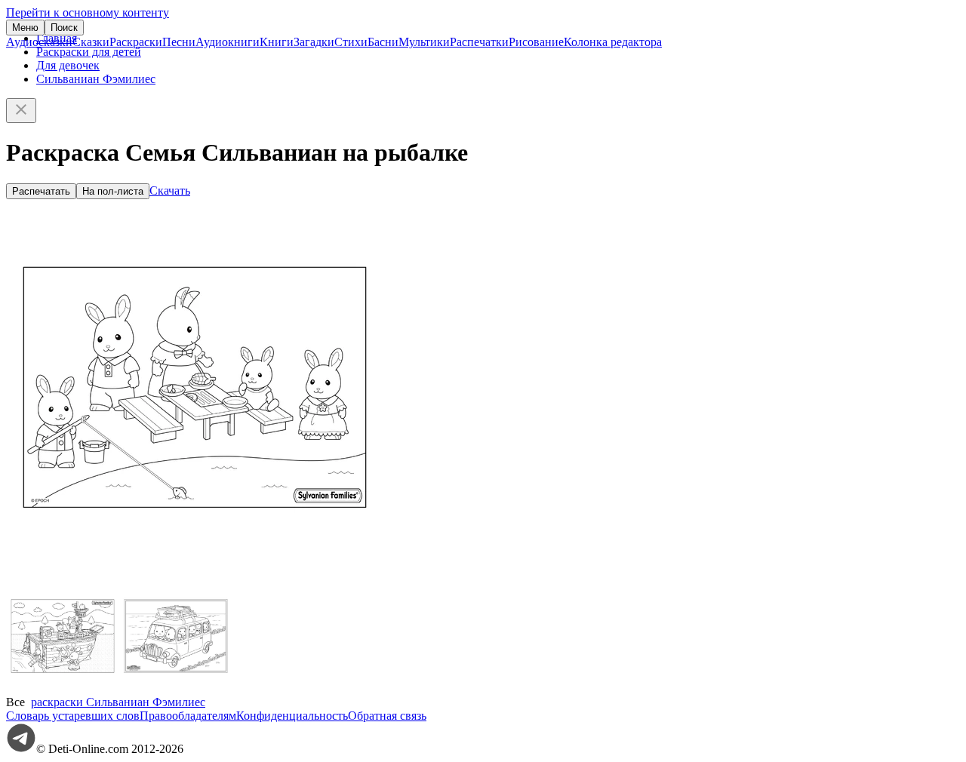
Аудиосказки (39, 41)
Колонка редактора (613, 41)
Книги (277, 41)
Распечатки (479, 41)
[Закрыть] (21, 110)
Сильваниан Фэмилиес (95, 78)
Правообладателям (188, 715)
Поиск (64, 27)
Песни (178, 41)
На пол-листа (112, 191)
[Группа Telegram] (21, 748)
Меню (25, 27)
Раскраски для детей (88, 51)
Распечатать (41, 191)
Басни (383, 41)
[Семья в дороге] (175, 688)
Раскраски (135, 41)
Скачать (169, 190)
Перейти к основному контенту (87, 12)
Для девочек (68, 65)
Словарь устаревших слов (73, 715)
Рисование (536, 41)
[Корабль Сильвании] (62, 688)
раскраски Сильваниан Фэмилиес (118, 702)
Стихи (351, 41)
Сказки (90, 41)
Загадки (314, 41)
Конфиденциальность (292, 715)
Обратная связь (387, 715)
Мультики (424, 41)
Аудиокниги (227, 41)
